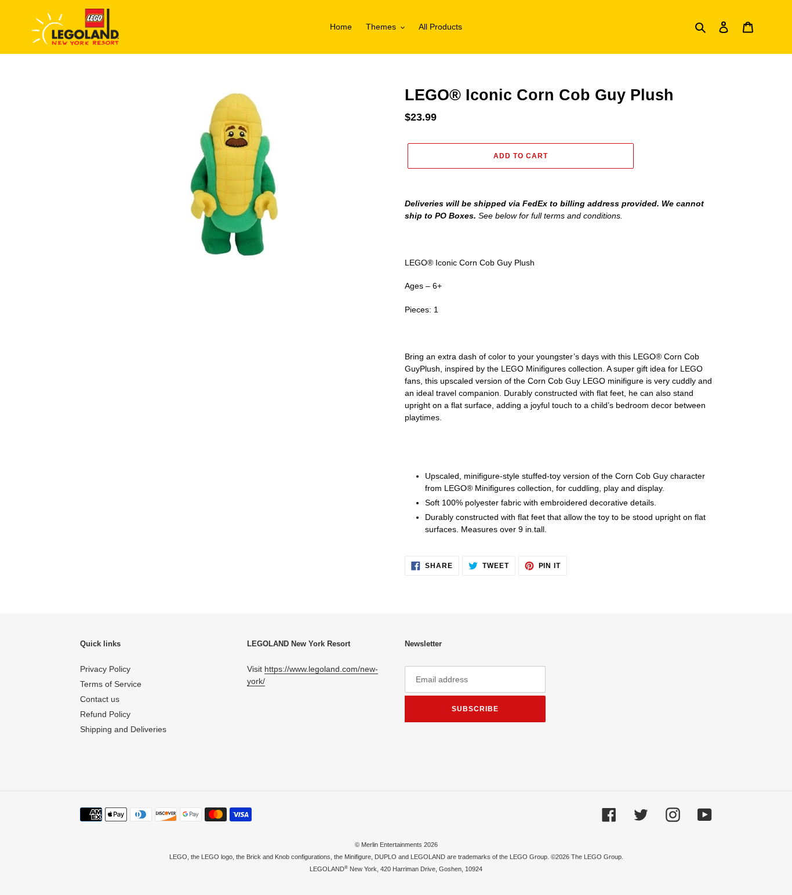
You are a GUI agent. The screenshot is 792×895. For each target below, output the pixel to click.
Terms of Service (110, 684)
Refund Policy (105, 714)
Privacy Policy (105, 669)
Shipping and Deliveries (123, 729)
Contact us (99, 699)
